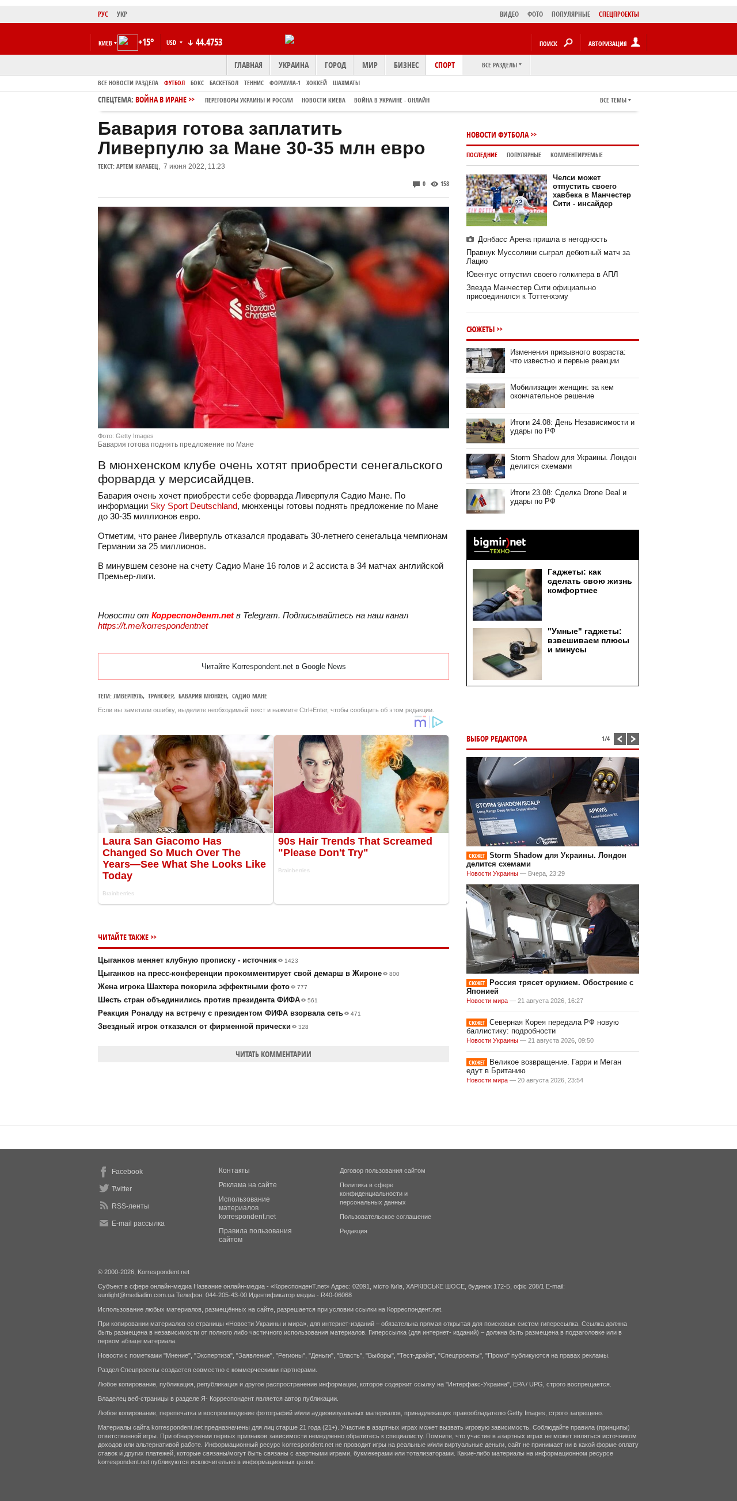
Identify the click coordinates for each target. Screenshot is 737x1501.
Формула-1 (285, 82)
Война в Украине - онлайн (392, 100)
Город (335, 64)
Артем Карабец (137, 166)
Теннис (254, 82)
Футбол (174, 82)
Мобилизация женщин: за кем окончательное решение (562, 391)
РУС (103, 14)
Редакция (353, 1231)
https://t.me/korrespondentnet (153, 625)
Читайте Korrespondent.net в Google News (274, 666)
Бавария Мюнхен (202, 695)
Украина (294, 64)
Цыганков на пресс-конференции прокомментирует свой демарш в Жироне (249, 973)
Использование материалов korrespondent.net (247, 1208)
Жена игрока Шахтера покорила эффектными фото (202, 986)
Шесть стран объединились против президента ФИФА (208, 999)
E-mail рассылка (138, 1223)
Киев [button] (105, 43)
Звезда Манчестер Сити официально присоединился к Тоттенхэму (531, 292)
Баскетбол (224, 82)
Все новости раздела (128, 82)
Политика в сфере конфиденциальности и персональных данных (374, 1193)
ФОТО (535, 14)
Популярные (524, 154)
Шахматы (346, 82)
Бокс (197, 82)
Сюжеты (480, 329)
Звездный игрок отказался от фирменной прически (203, 1026)
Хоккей (316, 82)
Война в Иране (282, 99)
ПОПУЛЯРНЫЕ (571, 14)
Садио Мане (249, 695)
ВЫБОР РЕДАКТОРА (496, 738)
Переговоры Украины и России (249, 100)
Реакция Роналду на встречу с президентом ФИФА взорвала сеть (229, 1013)
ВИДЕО (509, 14)
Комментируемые (576, 154)
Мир (370, 64)
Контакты (234, 1170)
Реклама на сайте (248, 1185)
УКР (122, 14)
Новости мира (487, 1000)
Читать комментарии (273, 1053)
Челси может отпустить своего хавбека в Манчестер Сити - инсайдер (592, 190)
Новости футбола (497, 134)
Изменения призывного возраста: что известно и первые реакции (568, 356)
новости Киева (323, 100)
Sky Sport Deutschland (193, 506)
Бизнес (406, 64)
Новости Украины (492, 873)
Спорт (445, 64)
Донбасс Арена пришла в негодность (542, 239)
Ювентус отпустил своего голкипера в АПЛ (542, 274)
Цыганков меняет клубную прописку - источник (198, 960)
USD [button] (172, 42)
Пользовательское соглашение (385, 1216)
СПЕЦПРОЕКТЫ (619, 14)
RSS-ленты (130, 1206)
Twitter (122, 1189)
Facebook (127, 1172)
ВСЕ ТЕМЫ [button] (613, 100)
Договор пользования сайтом (383, 1170)
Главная (248, 64)
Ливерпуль (128, 695)
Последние (481, 154)
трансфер (160, 695)
